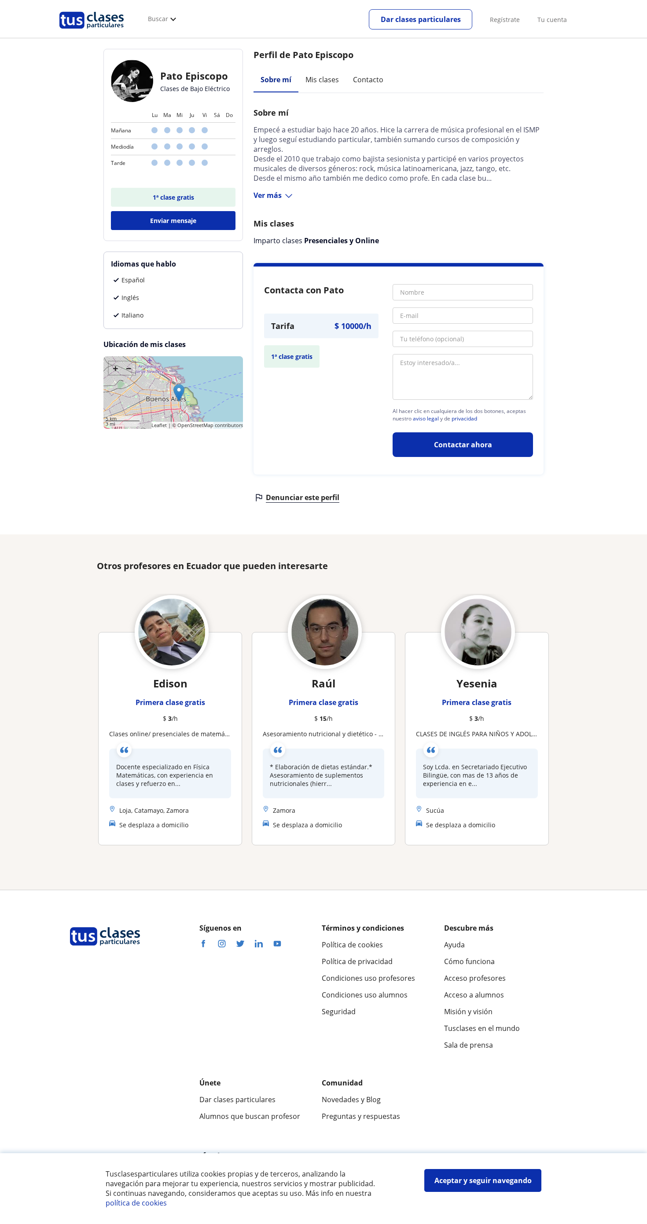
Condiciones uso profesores (368, 978)
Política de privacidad (357, 961)
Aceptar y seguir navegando (483, 1180)
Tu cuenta (552, 19)
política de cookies (136, 1203)
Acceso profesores (475, 978)
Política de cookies (352, 945)
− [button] (129, 368)
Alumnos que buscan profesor (249, 1116)
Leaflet (159, 425)
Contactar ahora (463, 444)
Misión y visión (468, 1011)
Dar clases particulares (421, 19)
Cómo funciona (469, 961)
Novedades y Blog (351, 1099)
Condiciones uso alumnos (365, 995)
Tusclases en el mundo (482, 1028)
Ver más (268, 195)
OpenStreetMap (195, 425)
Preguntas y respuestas (361, 1116)
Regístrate (505, 19)
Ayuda (454, 945)
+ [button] (115, 368)
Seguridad (339, 1011)
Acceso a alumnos (474, 995)
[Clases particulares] (91, 31)
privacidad (464, 418)
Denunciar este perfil (302, 497)
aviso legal (426, 418)
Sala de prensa (468, 1045)
